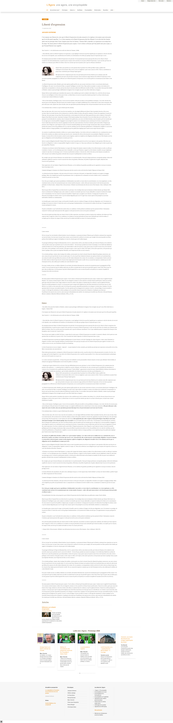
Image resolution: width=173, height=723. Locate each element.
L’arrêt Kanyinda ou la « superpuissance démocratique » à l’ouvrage (86, 649)
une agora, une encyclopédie (71, 4)
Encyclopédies (88, 10)
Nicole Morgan (71, 704)
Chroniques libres (72, 707)
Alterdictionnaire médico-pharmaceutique (101, 699)
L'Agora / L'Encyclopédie (101, 690)
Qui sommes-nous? (54, 10)
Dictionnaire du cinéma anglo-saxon (100, 702)
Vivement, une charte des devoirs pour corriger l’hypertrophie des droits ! (107, 639)
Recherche (169, 0)
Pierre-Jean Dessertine (73, 702)
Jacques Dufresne (49, 32)
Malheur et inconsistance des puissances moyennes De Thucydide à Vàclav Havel (46, 650)
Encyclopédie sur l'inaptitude (101, 697)
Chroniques (64, 10)
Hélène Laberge (71, 693)
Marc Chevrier (71, 700)
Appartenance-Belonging (101, 706)
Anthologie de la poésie (100, 705)
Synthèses (79, 10)
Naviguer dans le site (151, 0)
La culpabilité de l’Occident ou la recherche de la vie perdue (52, 692)
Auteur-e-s (72, 10)
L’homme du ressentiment (124, 648)
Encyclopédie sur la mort (100, 692)
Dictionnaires (97, 10)
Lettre (111, 10)
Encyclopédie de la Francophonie (99, 694)
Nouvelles (105, 10)
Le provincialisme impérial (65, 648)
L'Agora (51, 4)
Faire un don (161, 0)
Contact (142, 0)
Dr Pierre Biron (71, 695)
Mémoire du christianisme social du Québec (101, 714)
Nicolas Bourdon (72, 697)
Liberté (45, 19)
